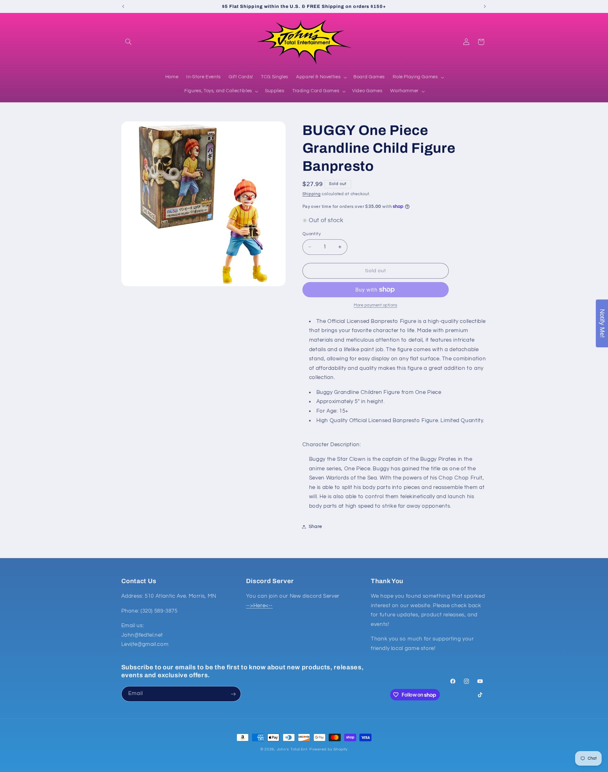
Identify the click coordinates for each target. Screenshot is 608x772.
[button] (128, 42)
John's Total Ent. (292, 749)
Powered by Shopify (328, 749)
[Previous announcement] (123, 6)
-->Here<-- (259, 605)
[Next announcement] (485, 6)
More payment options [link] (375, 305)
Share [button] (315, 526)
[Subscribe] (233, 694)
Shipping (311, 194)
